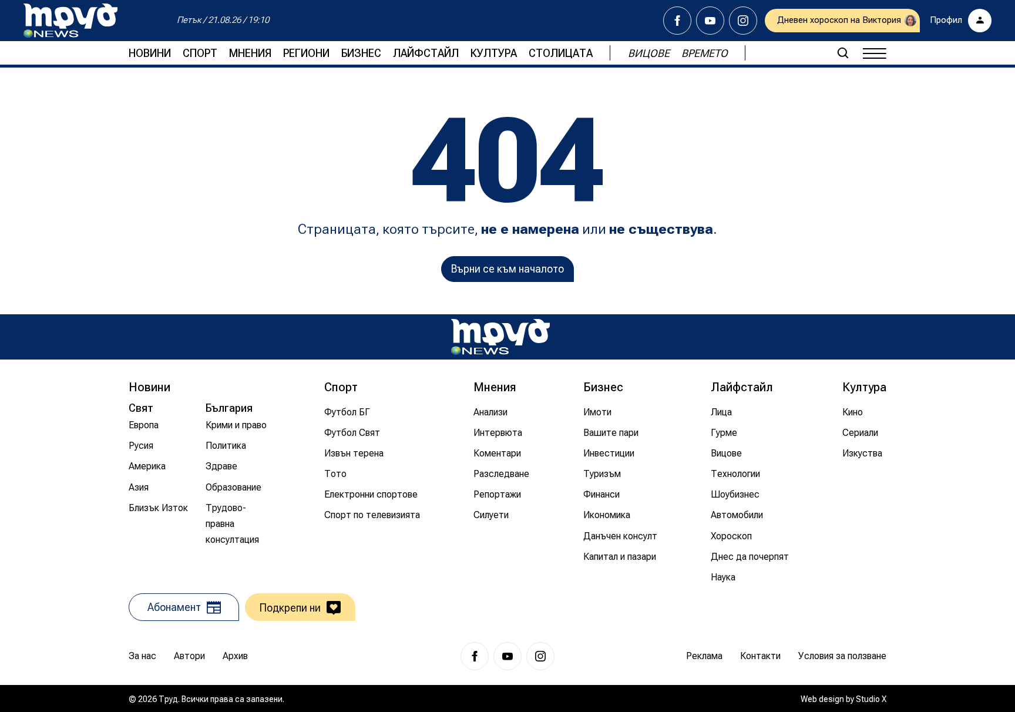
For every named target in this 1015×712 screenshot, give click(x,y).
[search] (843, 53)
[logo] (70, 21)
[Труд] (500, 337)
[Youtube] (710, 20)
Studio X (871, 699)
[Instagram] (743, 20)
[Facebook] (677, 20)
